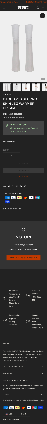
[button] (4, 8)
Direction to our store (22, 258)
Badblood (8, 94)
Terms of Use (28, 400)
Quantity (6, 150)
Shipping (6, 117)
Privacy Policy (38, 400)
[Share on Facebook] (9, 186)
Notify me (23, 177)
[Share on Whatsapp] (21, 186)
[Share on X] (13, 186)
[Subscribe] (41, 394)
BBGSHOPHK (14, 420)
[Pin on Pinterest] (17, 186)
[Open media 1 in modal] (42, 15)
